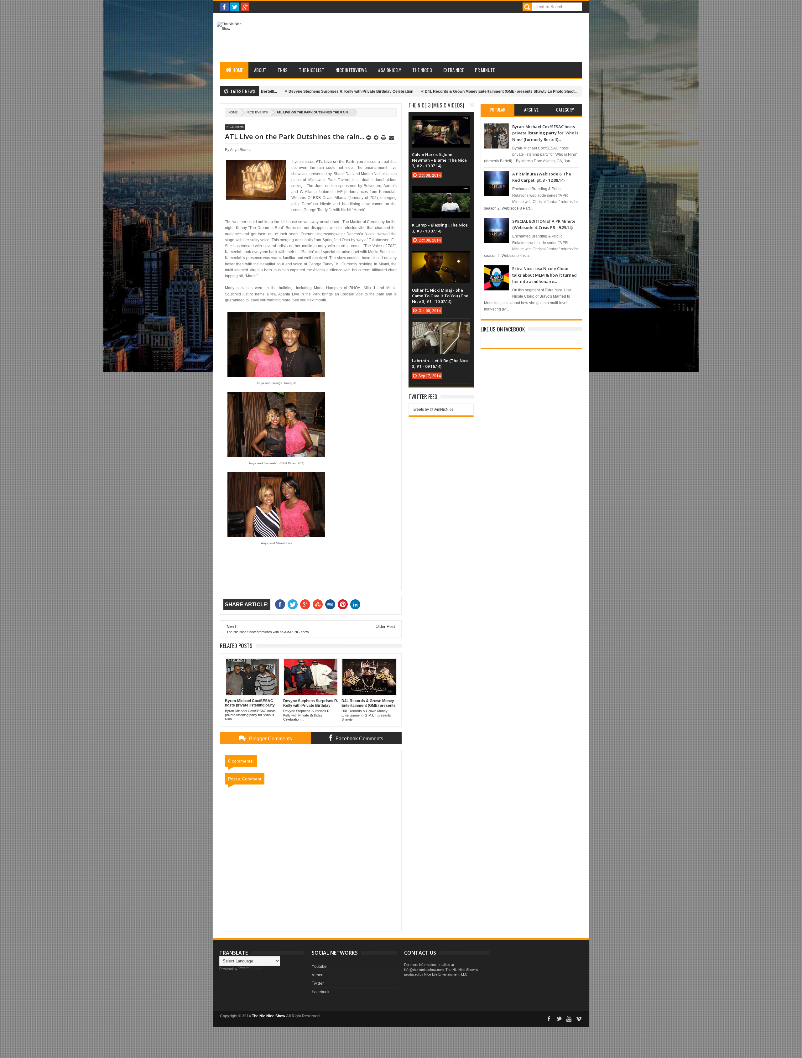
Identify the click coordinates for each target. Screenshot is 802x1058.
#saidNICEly (389, 69)
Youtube (319, 966)
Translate (257, 969)
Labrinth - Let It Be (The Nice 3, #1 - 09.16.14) (440, 363)
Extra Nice (453, 69)
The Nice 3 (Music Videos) (436, 105)
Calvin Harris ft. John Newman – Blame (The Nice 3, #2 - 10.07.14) (439, 160)
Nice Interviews (351, 69)
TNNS (283, 69)
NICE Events (257, 112)
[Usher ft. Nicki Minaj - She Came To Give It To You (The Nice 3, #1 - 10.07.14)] (441, 257)
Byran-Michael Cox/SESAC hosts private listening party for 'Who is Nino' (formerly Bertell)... (545, 133)
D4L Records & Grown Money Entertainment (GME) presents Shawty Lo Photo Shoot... (457, 91)
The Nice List (311, 69)
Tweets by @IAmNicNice (433, 409)
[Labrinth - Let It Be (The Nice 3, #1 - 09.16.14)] (441, 328)
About (260, 69)
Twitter (318, 983)
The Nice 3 (422, 69)
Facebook (321, 991)
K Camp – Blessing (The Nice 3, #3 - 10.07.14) (440, 227)
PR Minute (485, 69)
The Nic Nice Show (268, 1016)
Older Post (385, 626)
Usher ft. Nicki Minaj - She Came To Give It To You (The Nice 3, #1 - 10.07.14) (440, 295)
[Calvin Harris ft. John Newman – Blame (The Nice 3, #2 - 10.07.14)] (441, 122)
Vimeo (317, 974)
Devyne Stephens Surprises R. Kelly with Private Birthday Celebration (306, 91)
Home (237, 69)
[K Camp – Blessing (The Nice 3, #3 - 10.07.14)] (441, 192)
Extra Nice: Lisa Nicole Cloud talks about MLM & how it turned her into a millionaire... (544, 275)
